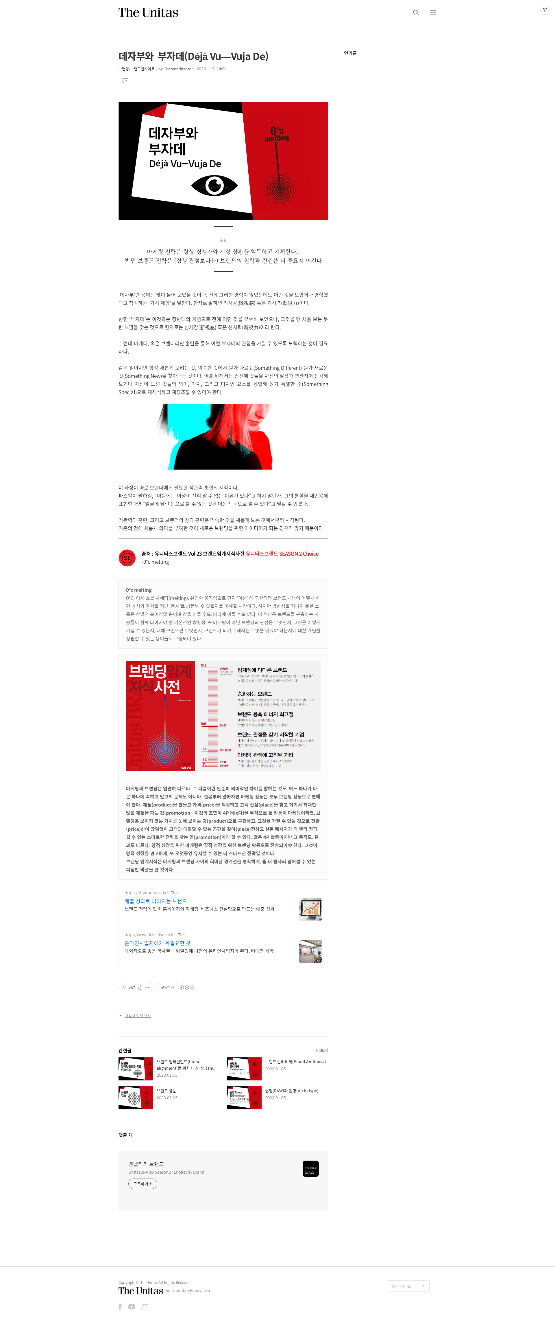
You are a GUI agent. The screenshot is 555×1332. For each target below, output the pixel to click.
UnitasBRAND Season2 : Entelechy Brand (166, 1172)
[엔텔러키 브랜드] (148, 12)
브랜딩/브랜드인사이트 (137, 69)
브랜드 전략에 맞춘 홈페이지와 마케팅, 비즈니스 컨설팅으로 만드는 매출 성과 (200, 908)
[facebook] (120, 1307)
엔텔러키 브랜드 (146, 1164)
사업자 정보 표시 (138, 1015)
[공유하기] (140, 987)
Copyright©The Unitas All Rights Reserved (155, 1282)
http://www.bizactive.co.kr (150, 934)
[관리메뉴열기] (545, 10)
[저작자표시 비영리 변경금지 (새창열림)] (187, 987)
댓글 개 (126, 1135)
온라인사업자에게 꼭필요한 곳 (158, 943)
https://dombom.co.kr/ (146, 892)
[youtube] (131, 1307)
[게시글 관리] (147, 987)
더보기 (322, 1050)
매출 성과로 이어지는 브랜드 (156, 901)
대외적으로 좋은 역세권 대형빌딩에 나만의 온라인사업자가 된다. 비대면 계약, (200, 950)
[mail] (145, 1307)
